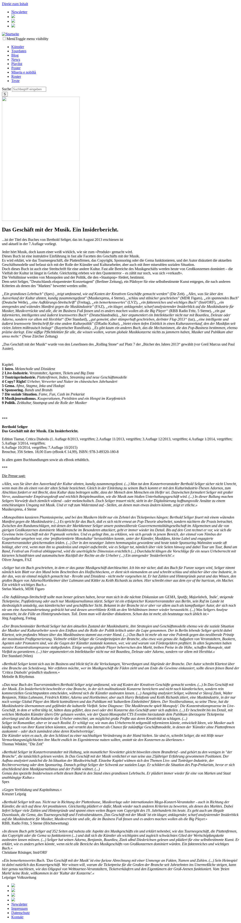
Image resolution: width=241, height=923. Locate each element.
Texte (15, 81)
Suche (7, 89)
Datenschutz (20, 913)
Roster (16, 76)
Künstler (17, 47)
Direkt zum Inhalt (15, 4)
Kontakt (17, 917)
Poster (15, 68)
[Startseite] (10, 34)
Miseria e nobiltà (23, 72)
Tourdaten (18, 51)
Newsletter (19, 12)
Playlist (16, 64)
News (15, 60)
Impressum (19, 909)
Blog (15, 55)
